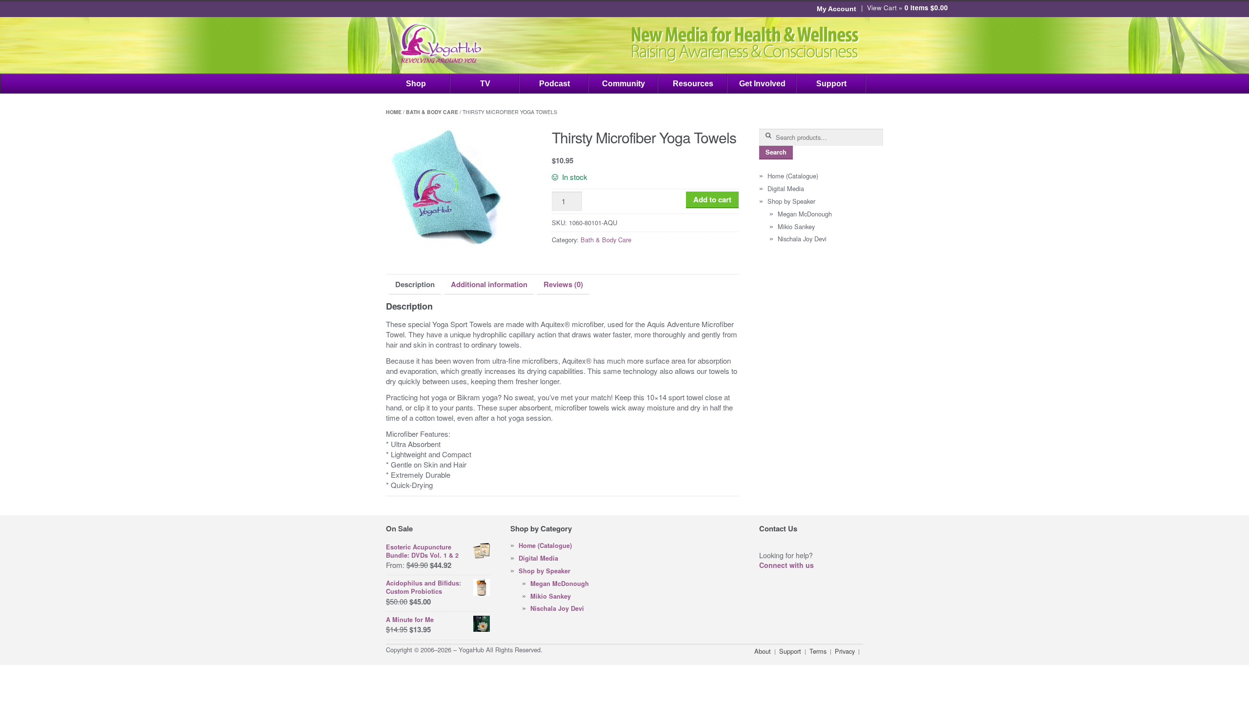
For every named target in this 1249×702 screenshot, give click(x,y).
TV (485, 83)
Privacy (845, 651)
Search (776, 152)
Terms (817, 651)
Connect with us (786, 565)
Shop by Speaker (791, 201)
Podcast (554, 83)
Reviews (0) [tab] (563, 284)
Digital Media (785, 188)
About (762, 651)
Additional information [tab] (489, 284)
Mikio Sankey (796, 226)
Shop (416, 83)
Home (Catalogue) (792, 175)
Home (394, 112)
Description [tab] (415, 284)
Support (831, 83)
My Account (836, 9)
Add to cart (712, 199)
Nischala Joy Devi (802, 238)
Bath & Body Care (432, 112)
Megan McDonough (805, 213)
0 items (926, 7)
